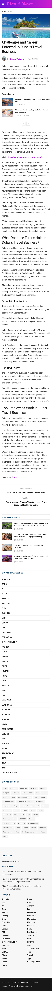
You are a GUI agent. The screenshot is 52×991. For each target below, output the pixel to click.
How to (5, 686)
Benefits (33, 788)
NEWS (4, 724)
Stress (33, 828)
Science (5, 734)
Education (7, 637)
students (42, 828)
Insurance (7, 814)
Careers (35, 982)
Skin (4, 739)
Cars (4, 618)
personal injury (9, 823)
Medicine (6, 715)
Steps (25, 828)
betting (42, 788)
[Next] (28, 124)
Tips (4, 758)
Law (4, 695)
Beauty (5, 599)
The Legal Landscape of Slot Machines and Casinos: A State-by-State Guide (31, 557)
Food (4, 652)
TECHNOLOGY (8, 753)
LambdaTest (19, 814)
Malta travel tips (9, 819)
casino (5, 797)
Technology (7, 832)
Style (4, 748)
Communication (24, 797)
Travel (10, 11)
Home (4, 11)
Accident (13, 788)
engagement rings (10, 806)
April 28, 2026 (20, 104)
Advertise (24, 982)
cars (37, 793)
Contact (14, 982)
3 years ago (19, 540)
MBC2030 (22, 819)
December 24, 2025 (22, 115)
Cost (35, 797)
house (40, 810)
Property (21, 823)
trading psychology (29, 832)
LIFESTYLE (6, 700)
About (4, 982)
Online (31, 819)
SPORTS (5, 744)
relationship (33, 823)
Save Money (7, 828)
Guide (4, 666)
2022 (5, 788)
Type (4, 768)
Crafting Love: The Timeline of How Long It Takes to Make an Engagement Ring (30, 535)
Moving (5, 719)
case (44, 793)
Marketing (7, 710)
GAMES (5, 657)
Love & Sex (7, 705)
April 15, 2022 (33, 59)
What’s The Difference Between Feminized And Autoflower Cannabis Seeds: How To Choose (32, 524)
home (32, 810)
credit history (8, 801)
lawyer (35, 814)
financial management (30, 806)
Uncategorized (9, 773)
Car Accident (27, 793)
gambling (7, 810)
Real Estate (7, 729)
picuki (16, 986)
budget (6, 793)
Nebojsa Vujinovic (16, 59)
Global (5, 661)
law (28, 814)
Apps (4, 584)
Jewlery (6, 690)
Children (6, 632)
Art (3, 589)
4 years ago (19, 529)
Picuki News (20, 4)
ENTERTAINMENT (9, 642)
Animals (6, 579)
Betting (6, 603)
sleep (18, 828)
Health (5, 671)
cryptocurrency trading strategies (30, 801)
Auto (4, 594)
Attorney (23, 788)
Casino (5, 623)
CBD (4, 628)
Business (15, 793)
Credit (43, 797)
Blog (4, 608)
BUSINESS (6, 613)
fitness (44, 806)
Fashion (5, 647)
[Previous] (24, 124)
